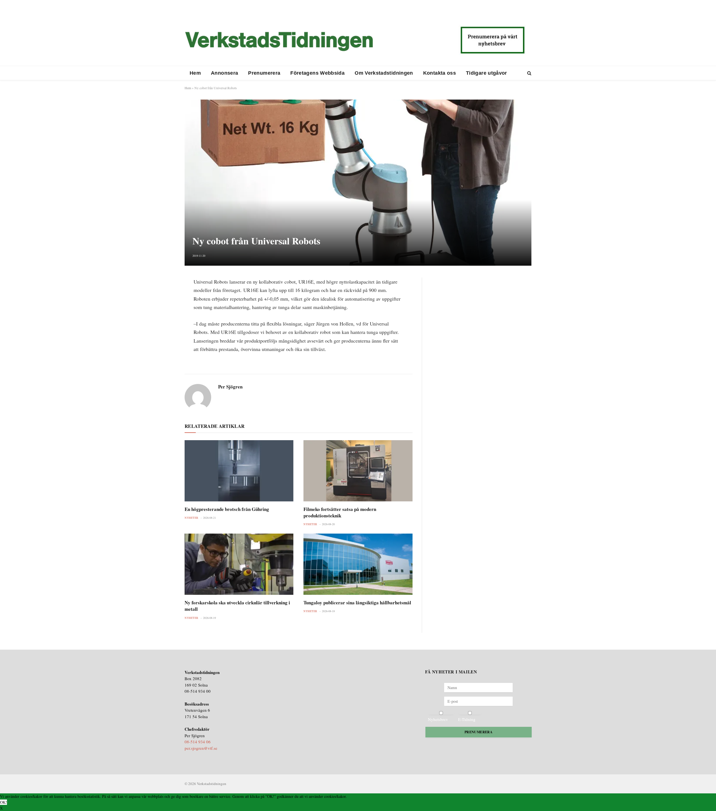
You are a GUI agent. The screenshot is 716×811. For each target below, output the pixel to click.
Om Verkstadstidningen (384, 73)
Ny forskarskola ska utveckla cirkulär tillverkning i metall (237, 605)
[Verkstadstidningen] (279, 41)
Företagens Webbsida (317, 73)
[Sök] (528, 73)
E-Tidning (466, 719)
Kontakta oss (439, 73)
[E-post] (165, 322)
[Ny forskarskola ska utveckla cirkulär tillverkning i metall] (239, 564)
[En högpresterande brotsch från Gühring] (239, 470)
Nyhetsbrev (438, 719)
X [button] (1, 808)
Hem (195, 73)
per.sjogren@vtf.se (201, 748)
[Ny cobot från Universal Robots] (358, 182)
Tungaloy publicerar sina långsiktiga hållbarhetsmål (357, 602)
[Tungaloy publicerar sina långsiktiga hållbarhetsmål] (357, 564)
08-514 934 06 (198, 741)
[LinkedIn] (165, 309)
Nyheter (192, 518)
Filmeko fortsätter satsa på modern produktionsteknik (339, 512)
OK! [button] (3, 802)
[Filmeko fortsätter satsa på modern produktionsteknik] (357, 470)
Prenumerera (264, 73)
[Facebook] (165, 295)
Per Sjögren (230, 387)
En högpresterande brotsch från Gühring (227, 509)
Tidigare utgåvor (486, 73)
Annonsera (224, 73)
